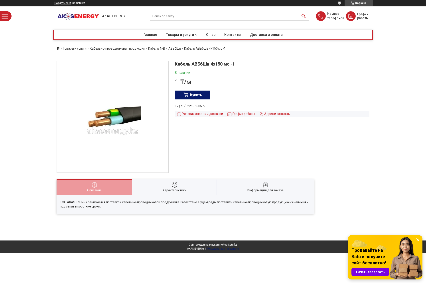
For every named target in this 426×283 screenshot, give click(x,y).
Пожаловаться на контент (222, 248)
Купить (196, 95)
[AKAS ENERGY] (76, 16)
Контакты (232, 35)
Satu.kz (232, 244)
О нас (210, 35)
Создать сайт (62, 3)
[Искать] (303, 16)
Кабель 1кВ (156, 48)
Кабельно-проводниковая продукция (117, 48)
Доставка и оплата (266, 35)
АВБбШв (174, 48)
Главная (150, 35)
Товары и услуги (180, 35)
